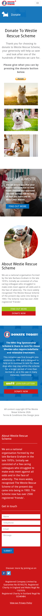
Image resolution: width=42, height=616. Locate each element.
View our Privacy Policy (21, 603)
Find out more (17, 206)
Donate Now (19, 313)
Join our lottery (25, 383)
